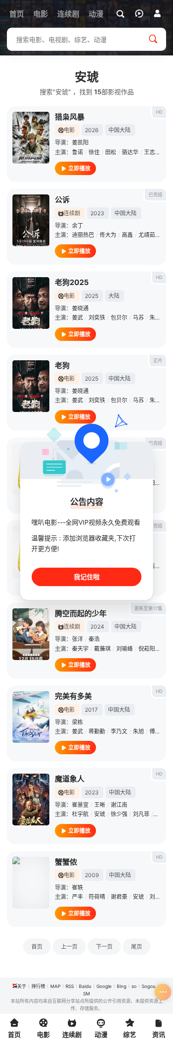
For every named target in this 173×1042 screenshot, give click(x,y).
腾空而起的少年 (81, 613)
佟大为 (108, 234)
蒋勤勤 (97, 731)
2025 (91, 295)
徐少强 (119, 814)
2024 (97, 626)
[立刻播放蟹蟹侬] (30, 883)
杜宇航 (80, 814)
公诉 (62, 199)
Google (104, 986)
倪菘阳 (146, 648)
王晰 (99, 804)
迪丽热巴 (83, 234)
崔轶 (77, 887)
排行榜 (38, 986)
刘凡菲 (141, 814)
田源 (155, 482)
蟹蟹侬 (66, 861)
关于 (21, 986)
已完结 (155, 194)
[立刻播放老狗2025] (30, 303)
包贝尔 (119, 317)
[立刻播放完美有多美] (30, 717)
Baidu (85, 986)
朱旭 (138, 731)
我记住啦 (87, 577)
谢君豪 (119, 896)
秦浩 (94, 639)
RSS (70, 986)
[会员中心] (157, 13)
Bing (121, 986)
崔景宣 (80, 804)
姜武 (77, 317)
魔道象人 (69, 778)
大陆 (113, 295)
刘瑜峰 (124, 648)
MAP (55, 986)
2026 (91, 130)
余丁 (77, 225)
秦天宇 (80, 648)
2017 (91, 709)
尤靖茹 (146, 234)
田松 (110, 152)
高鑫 (127, 234)
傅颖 (155, 731)
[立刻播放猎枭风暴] (30, 138)
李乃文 (119, 731)
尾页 (136, 946)
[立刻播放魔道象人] (30, 799)
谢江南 (119, 804)
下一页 (104, 946)
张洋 (77, 639)
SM (86, 993)
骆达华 (130, 152)
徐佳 (94, 152)
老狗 (62, 365)
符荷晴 (97, 896)
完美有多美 (73, 696)
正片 (157, 360)
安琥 (99, 814)
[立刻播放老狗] (30, 386)
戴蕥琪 (102, 648)
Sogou (148, 986)
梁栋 (77, 722)
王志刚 (152, 152)
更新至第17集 (148, 608)
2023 (97, 213)
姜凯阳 (80, 142)
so (134, 986)
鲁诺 (77, 152)
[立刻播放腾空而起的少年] (30, 634)
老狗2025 (72, 282)
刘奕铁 (97, 317)
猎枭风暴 (69, 116)
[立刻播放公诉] (30, 220)
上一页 (69, 946)
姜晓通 (80, 308)
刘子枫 (157, 896)
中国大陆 (119, 130)
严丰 (77, 896)
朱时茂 (157, 317)
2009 (92, 875)
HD (159, 112)
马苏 (138, 317)
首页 (36, 946)
